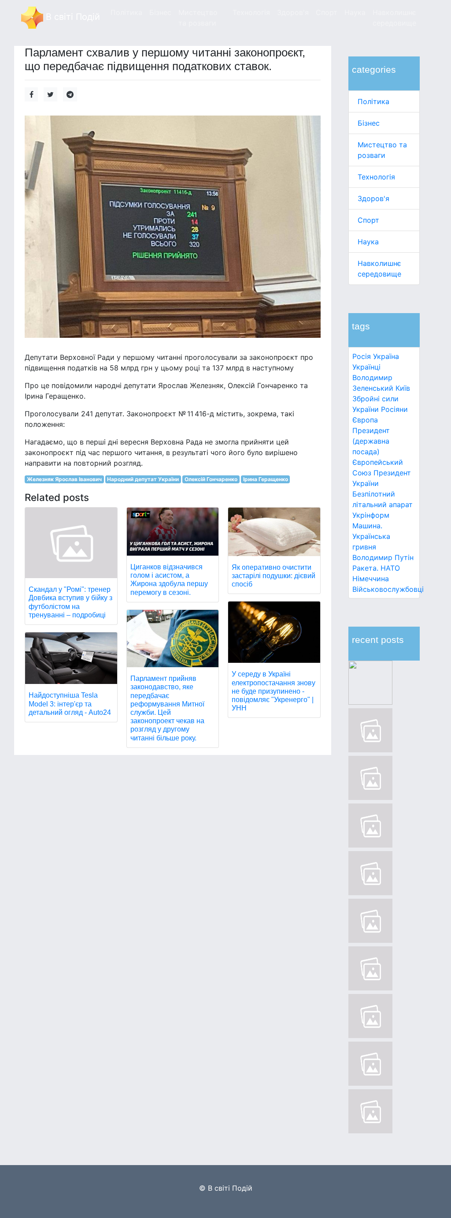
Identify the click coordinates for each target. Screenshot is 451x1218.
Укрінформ (370, 515)
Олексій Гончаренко (211, 479)
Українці (366, 366)
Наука (368, 241)
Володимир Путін (383, 557)
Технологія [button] (251, 12)
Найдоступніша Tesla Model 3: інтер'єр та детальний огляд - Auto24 (70, 703)
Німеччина (370, 578)
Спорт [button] (326, 12)
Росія (361, 356)
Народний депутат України (143, 479)
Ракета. (365, 568)
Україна (386, 356)
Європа (365, 419)
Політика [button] (126, 12)
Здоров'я (373, 198)
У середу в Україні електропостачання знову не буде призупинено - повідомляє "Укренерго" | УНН (273, 691)
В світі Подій (71, 16)
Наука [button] (355, 12)
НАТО (390, 568)
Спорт (368, 220)
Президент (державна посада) (371, 441)
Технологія (376, 176)
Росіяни (394, 409)
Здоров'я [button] (293, 12)
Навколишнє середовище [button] (394, 17)
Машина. (367, 525)
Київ (403, 388)
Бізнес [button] (160, 12)
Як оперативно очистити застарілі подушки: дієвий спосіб (273, 576)
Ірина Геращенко (265, 479)
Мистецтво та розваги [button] (198, 17)
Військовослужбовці (388, 589)
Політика (373, 101)
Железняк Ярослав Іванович (64, 479)
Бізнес (369, 123)
